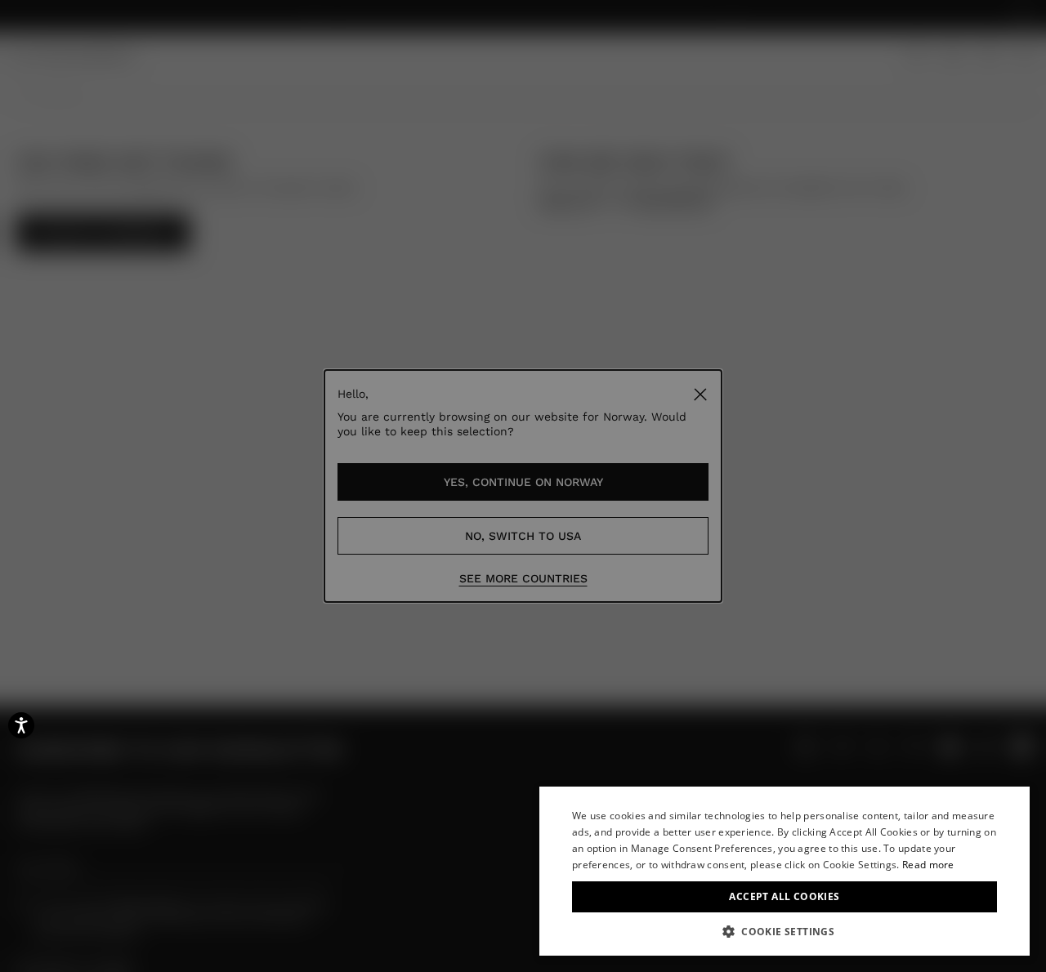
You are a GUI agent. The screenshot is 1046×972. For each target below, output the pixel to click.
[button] (784, 931)
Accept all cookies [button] (784, 896)
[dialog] (784, 871)
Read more (928, 865)
